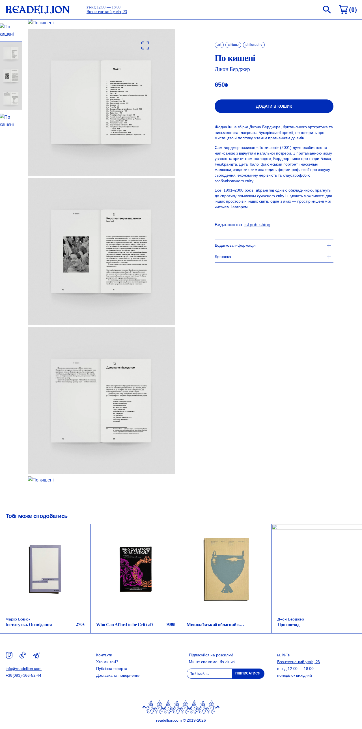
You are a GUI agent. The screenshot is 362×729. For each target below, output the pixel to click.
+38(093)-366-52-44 (23, 675)
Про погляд (288, 624)
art (219, 45)
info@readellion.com (24, 668)
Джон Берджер (232, 69)
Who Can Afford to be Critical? (125, 624)
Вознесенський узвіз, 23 (107, 12)
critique (233, 45)
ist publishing (257, 224)
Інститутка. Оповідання (28, 624)
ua (80, 539)
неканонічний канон (66, 547)
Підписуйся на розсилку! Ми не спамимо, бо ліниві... (214, 658)
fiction (77, 531)
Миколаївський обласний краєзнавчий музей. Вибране (239, 624)
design (167, 540)
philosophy (253, 45)
